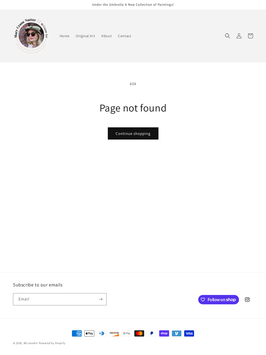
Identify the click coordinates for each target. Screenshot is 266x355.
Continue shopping (133, 133)
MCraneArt (31, 343)
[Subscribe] (100, 299)
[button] (227, 36)
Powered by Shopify (52, 343)
